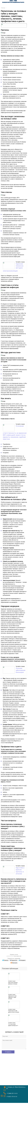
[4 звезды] (11, 956)
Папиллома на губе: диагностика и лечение (13, 1011)
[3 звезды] (10, 956)
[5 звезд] (12, 956)
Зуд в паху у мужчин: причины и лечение (13, 983)
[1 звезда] (7, 956)
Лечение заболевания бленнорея (20, 670)
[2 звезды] (8, 956)
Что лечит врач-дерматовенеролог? (13, 1025)
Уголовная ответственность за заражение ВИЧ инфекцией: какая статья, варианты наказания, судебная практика (15, 432)
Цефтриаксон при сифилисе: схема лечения (12, 997)
